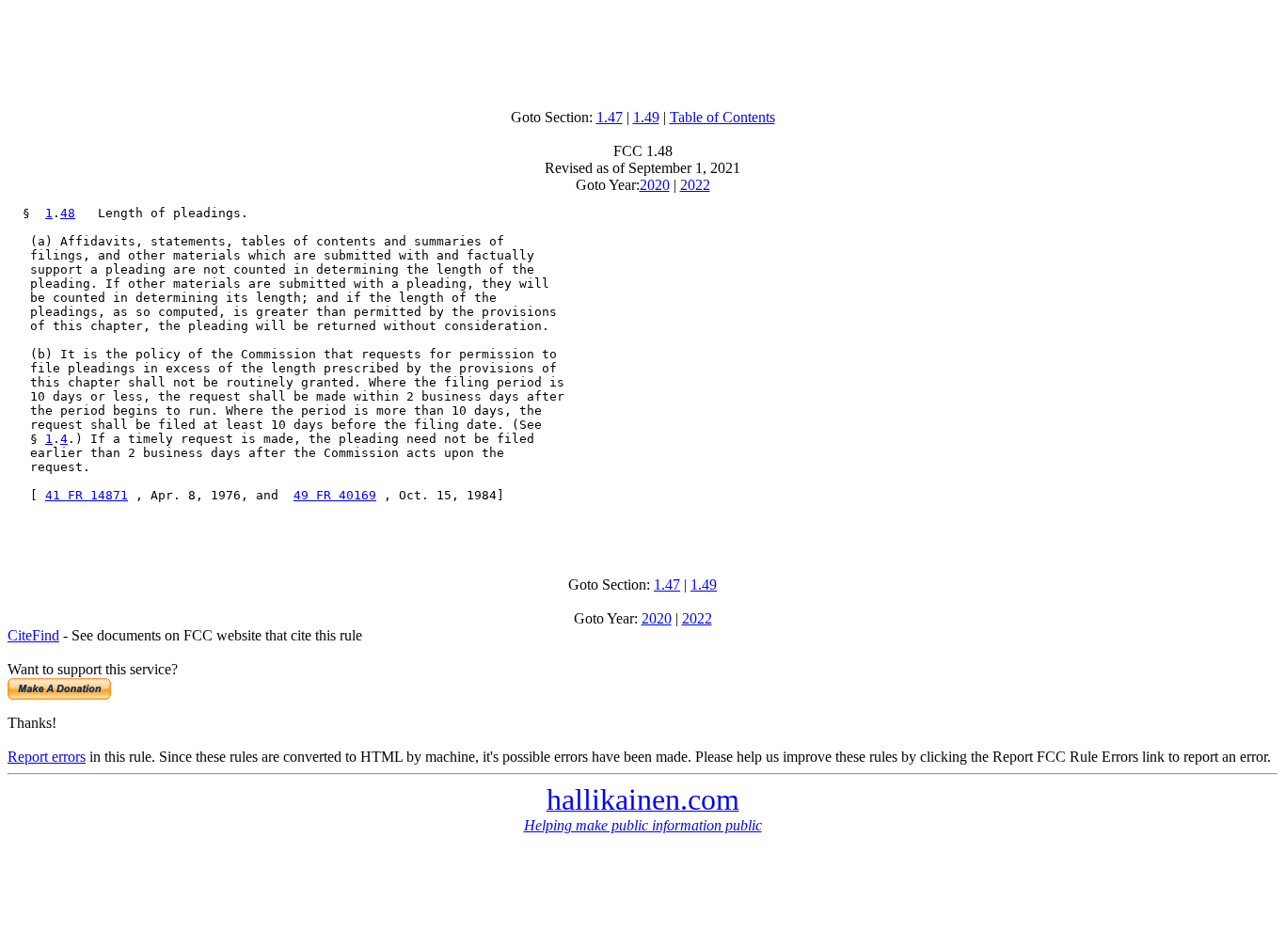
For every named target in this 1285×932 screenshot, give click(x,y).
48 (67, 213)
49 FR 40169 (334, 495)
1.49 (646, 117)
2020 (655, 185)
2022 (695, 185)
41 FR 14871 (86, 495)
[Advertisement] (642, 50)
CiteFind (33, 635)
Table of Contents (722, 117)
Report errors (47, 757)
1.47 (609, 117)
